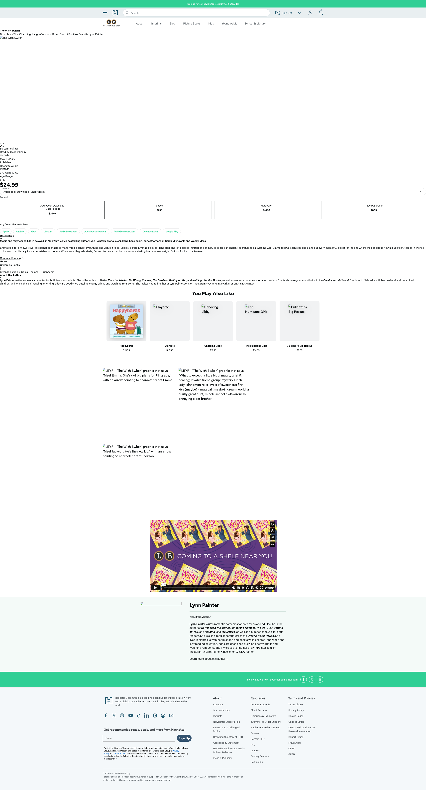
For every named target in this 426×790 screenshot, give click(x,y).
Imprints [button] (156, 23)
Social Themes (29, 272)
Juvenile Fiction (9, 272)
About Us (218, 704)
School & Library (255, 23)
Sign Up (184, 738)
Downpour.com (150, 231)
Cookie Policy (295, 716)
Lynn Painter (11, 148)
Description (7, 236)
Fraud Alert (294, 742)
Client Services (259, 710)
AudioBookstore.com (124, 231)
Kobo (33, 231)
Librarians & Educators (263, 716)
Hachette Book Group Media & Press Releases (229, 750)
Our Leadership (221, 710)
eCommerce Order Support (266, 721)
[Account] (310, 13)
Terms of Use (295, 704)
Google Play (172, 231)
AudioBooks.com (68, 231)
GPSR (291, 754)
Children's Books (10, 265)
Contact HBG (258, 738)
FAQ (253, 744)
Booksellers (257, 762)
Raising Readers (260, 756)
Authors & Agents (260, 704)
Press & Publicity (222, 758)
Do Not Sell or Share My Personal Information (301, 729)
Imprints (217, 716)
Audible (20, 231)
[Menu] (105, 12)
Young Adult (229, 23)
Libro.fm (48, 231)
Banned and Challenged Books (226, 729)
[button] (213, 145)
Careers (255, 733)
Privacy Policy (296, 710)
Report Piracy (295, 736)
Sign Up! (287, 13)
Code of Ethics (296, 721)
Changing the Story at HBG (228, 736)
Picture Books (191, 23)
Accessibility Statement (226, 742)
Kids (211, 23)
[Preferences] (299, 13)
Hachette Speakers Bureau (265, 727)
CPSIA (291, 748)
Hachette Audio (9, 166)
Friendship (48, 272)
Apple (6, 231)
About (139, 23)
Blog (172, 23)
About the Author (10, 275)
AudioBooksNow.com (95, 231)
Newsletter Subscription (226, 721)
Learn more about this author (208, 658)
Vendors (255, 750)
